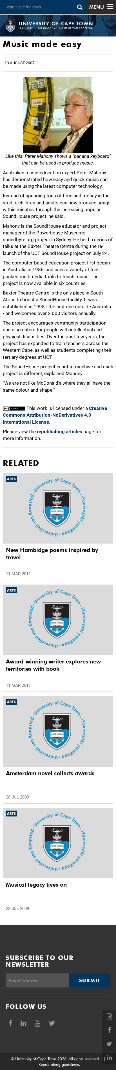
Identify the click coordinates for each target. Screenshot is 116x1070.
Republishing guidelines (59, 1064)
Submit (90, 980)
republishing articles (59, 431)
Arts (11, 479)
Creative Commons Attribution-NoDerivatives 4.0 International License (55, 415)
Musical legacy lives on (36, 884)
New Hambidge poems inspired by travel (52, 554)
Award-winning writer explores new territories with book (53, 665)
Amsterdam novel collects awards (50, 773)
